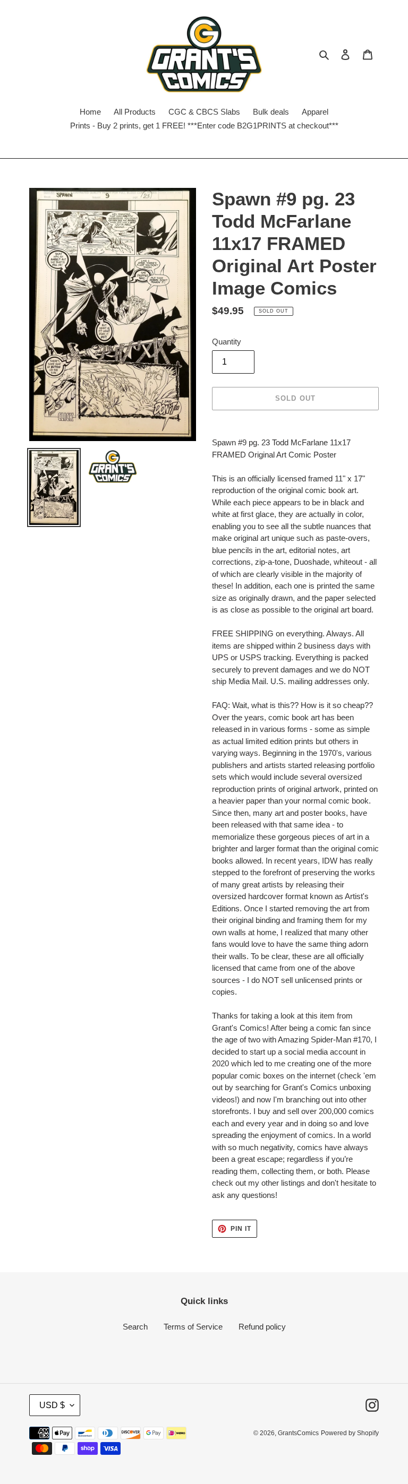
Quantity (226, 341)
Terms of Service (193, 1326)
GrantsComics (298, 1433)
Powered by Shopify (350, 1433)
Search (135, 1326)
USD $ (52, 1405)
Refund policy (262, 1326)
